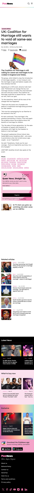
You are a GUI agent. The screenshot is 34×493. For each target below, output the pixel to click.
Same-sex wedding (18, 167)
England (3, 160)
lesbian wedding (5, 164)
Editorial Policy (6, 466)
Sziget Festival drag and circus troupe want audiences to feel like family (11, 430)
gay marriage (23, 160)
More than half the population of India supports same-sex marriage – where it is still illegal (22, 277)
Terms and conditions (8, 479)
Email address (8, 185)
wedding (26, 167)
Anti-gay (3, 158)
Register (17, 195)
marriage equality (6, 165)
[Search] (29, 3)
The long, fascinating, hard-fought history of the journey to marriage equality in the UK (23, 265)
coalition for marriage (23, 158)
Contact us (4, 469)
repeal (19, 165)
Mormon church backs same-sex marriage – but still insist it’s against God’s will (22, 289)
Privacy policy (6, 482)
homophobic (12, 162)
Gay (17, 160)
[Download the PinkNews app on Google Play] (18, 449)
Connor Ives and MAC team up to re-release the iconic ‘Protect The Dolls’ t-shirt (11, 395)
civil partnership (11, 158)
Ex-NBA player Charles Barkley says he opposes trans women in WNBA (10, 362)
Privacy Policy (22, 198)
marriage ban (21, 164)
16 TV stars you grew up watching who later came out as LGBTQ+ (22, 207)
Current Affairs (6, 28)
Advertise (4, 473)
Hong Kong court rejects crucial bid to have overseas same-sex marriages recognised (22, 313)
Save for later (14, 50)
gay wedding (4, 162)
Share (4, 50)
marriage (13, 164)
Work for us (5, 476)
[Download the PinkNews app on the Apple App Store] (6, 449)
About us (4, 463)
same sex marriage (6, 167)
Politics (14, 165)
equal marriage (11, 160)
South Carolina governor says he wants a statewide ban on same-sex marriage (22, 301)
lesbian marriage (21, 162)
